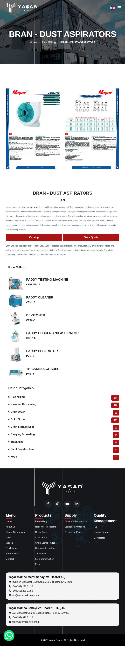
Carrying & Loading (64, 434)
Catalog (34, 237)
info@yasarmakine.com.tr (25, 595)
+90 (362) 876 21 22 (22, 617)
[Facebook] (48, 504)
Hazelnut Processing (64, 405)
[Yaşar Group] (22, 7)
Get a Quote (91, 237)
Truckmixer (64, 442)
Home (33, 42)
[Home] (62, 488)
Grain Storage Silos (64, 427)
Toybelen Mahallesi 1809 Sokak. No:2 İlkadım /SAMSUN (42, 581)
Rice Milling (49, 42)
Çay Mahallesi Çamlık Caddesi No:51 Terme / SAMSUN (41, 612)
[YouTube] (67, 504)
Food (64, 457)
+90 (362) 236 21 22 (22, 586)
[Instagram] (57, 504)
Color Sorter (64, 420)
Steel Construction (64, 449)
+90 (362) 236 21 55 (22, 590)
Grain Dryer (64, 412)
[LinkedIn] (77, 504)
